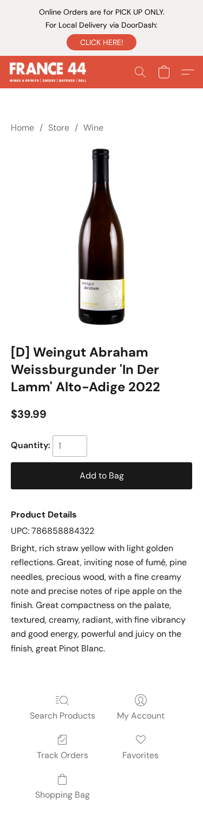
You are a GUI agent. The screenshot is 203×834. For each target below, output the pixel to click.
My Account (141, 715)
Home (22, 127)
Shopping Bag (62, 794)
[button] (101, 42)
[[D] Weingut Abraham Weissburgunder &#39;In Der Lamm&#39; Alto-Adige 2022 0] (101, 236)
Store (58, 127)
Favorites (140, 755)
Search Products (62, 715)
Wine (93, 127)
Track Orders (62, 755)
